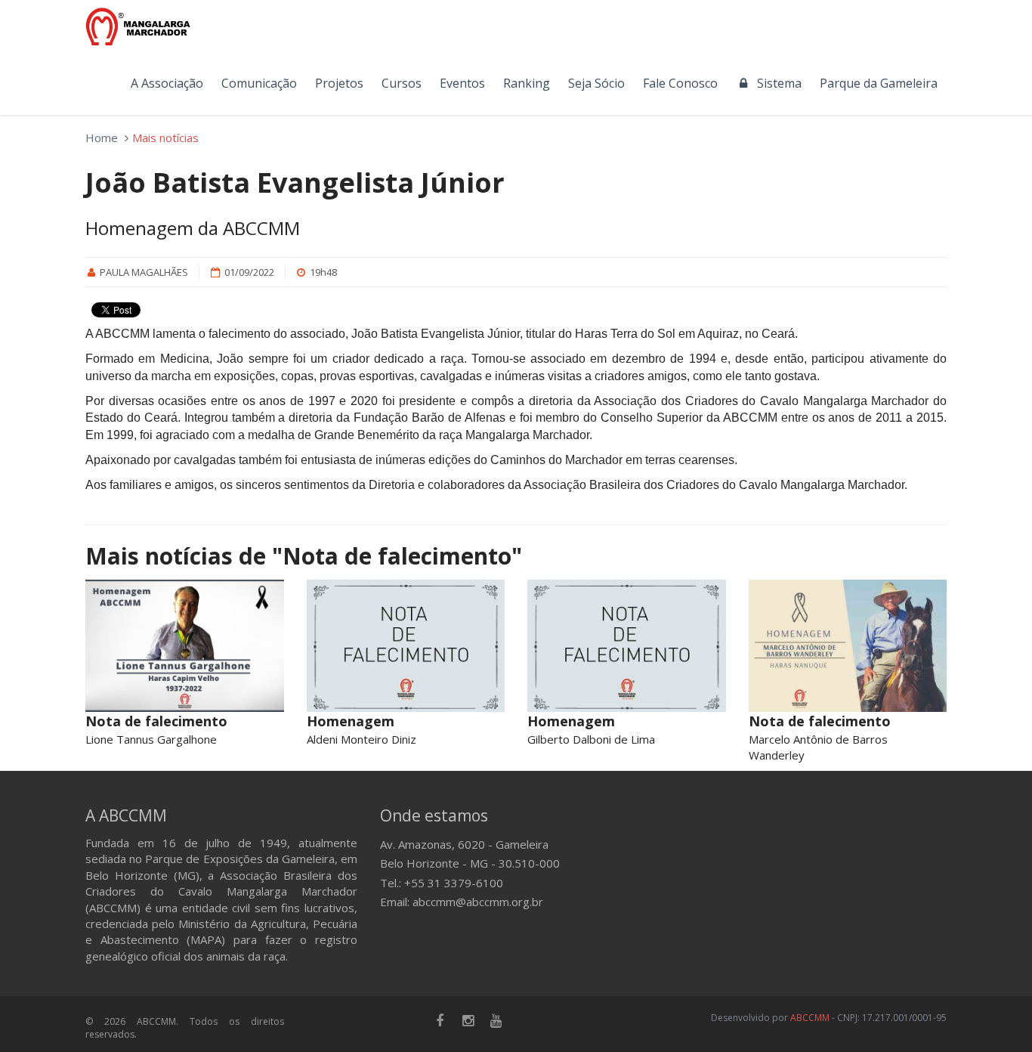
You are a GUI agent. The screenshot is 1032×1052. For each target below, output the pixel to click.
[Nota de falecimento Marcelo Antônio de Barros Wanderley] (848, 646)
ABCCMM (810, 1017)
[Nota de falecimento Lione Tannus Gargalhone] (184, 646)
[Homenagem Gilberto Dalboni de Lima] (626, 646)
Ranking (526, 83)
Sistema (776, 83)
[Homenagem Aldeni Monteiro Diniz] (406, 646)
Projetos (339, 83)
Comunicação (259, 83)
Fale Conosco (680, 83)
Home (101, 137)
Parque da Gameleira (879, 83)
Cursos (402, 83)
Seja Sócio (596, 83)
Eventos (462, 83)
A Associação (167, 83)
